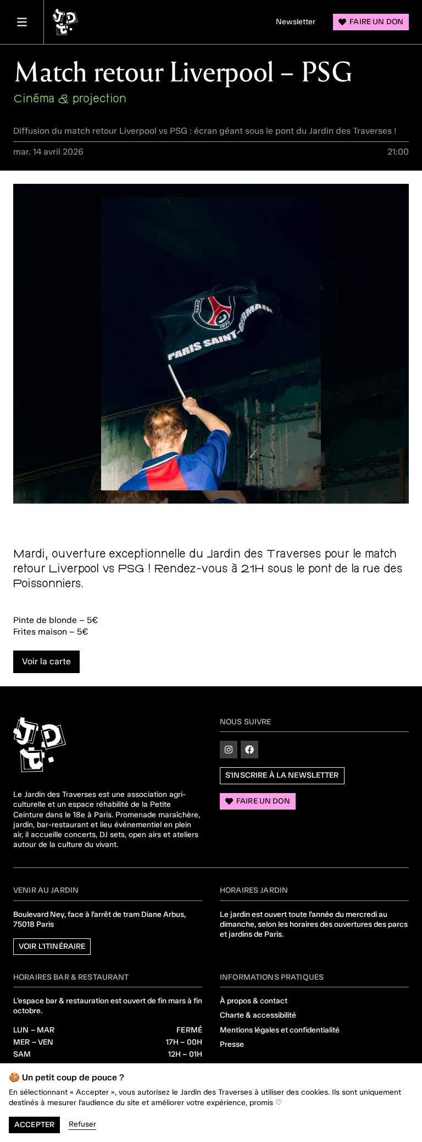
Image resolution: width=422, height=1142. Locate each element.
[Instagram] (228, 749)
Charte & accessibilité (258, 1015)
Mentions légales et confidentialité (280, 1030)
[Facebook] (249, 749)
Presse (232, 1044)
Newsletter (295, 21)
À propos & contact (253, 1001)
